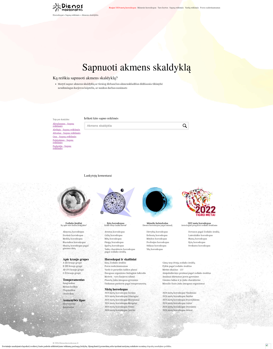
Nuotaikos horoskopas (74, 242)
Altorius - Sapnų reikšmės (66, 133)
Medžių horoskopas (72, 238)
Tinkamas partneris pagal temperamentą (125, 283)
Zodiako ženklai (73, 223)
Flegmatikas (69, 290)
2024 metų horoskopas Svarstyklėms (181, 300)
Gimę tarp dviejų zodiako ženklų (179, 263)
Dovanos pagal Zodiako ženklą (203, 232)
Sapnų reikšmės (176, 8)
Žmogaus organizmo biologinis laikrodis (125, 273)
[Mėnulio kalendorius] (157, 221)
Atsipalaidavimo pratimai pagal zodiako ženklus (187, 273)
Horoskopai (58, 15)
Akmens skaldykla (90, 15)
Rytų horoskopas (115, 223)
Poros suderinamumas (210, 8)
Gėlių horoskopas (113, 235)
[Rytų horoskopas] (116, 221)
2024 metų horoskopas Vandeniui (179, 293)
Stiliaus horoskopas (156, 245)
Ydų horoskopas (155, 249)
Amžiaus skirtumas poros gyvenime (181, 276)
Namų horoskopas (197, 238)
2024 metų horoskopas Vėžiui (119, 307)
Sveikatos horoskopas (199, 245)
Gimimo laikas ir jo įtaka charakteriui (181, 280)
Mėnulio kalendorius (157, 223)
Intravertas (68, 307)
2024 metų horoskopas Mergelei (121, 303)
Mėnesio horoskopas (146, 8)
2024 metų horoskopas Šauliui (178, 296)
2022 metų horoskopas (199, 223)
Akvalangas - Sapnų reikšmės (63, 125)
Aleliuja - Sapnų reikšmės (66, 129)
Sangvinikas (69, 283)
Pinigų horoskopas (114, 242)
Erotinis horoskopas (73, 235)
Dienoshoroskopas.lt (68, 343)
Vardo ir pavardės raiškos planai (121, 269)
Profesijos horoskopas (158, 242)
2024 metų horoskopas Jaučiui (120, 310)
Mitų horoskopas (113, 238)
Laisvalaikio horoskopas (200, 235)
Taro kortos (163, 8)
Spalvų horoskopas (114, 245)
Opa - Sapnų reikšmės (64, 136)
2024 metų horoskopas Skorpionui (122, 300)
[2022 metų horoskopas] (199, 221)
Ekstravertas (69, 304)
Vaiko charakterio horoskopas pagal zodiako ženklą (120, 250)
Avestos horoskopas (115, 232)
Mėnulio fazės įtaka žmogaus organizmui (184, 283)
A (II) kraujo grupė (72, 263)
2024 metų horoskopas (126, 8)
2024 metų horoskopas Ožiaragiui (121, 296)
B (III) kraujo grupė (72, 266)
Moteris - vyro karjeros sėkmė (120, 276)
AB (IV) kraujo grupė (73, 269)
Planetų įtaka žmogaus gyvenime (121, 280)
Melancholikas (70, 287)
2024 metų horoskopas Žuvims (120, 293)
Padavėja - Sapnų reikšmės (62, 147)
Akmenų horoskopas (73, 232)
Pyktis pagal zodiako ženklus (177, 266)
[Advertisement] (136, 38)
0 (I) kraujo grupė (72, 273)
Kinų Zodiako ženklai (115, 263)
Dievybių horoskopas (157, 232)
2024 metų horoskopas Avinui (177, 310)
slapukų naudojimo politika (159, 346)
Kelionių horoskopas (157, 235)
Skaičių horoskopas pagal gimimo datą (76, 247)
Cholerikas (68, 293)
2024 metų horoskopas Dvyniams (179, 307)
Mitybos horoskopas (157, 238)
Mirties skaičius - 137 (173, 269)
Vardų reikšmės (192, 8)
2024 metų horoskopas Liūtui (177, 303)
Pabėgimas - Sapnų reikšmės (63, 141)
